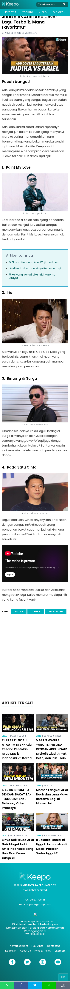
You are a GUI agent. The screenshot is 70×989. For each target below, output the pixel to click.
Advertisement (19, 946)
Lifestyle (10, 12)
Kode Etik (10, 950)
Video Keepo (31, 33)
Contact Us (53, 946)
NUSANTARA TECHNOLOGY (39, 885)
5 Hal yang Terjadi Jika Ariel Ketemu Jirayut (32, 276)
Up (63, 977)
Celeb (4, 736)
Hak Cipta (37, 946)
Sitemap (60, 950)
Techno (27, 12)
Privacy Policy (43, 950)
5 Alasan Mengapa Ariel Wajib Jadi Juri (33, 262)
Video (43, 12)
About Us (25, 950)
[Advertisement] (35, 659)
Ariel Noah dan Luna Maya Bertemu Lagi (35, 268)
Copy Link (63, 985)
